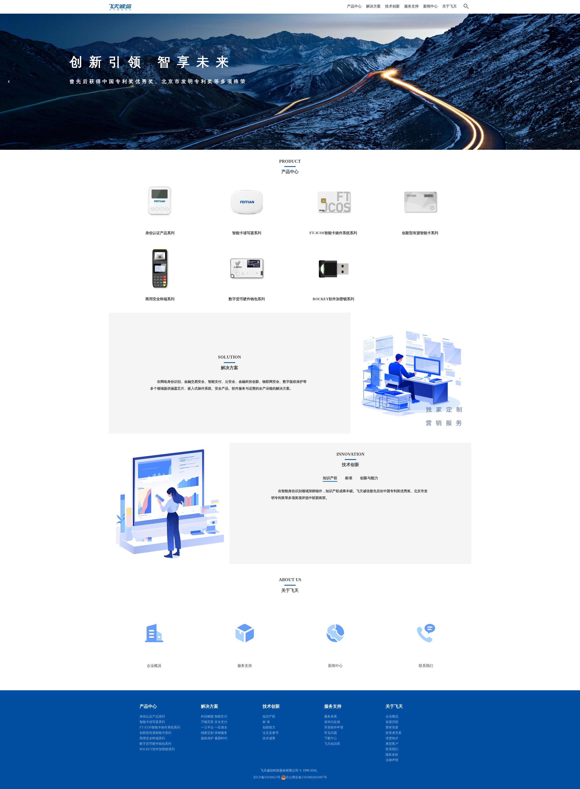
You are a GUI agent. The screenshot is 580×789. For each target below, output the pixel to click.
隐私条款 (392, 754)
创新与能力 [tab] (369, 478)
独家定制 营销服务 (214, 733)
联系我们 (392, 749)
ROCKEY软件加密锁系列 (157, 749)
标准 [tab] (348, 478)
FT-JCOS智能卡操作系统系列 (160, 727)
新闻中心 (430, 6)
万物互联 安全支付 (214, 722)
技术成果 (269, 738)
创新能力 (269, 727)
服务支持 (411, 6)
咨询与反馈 (332, 722)
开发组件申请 (333, 727)
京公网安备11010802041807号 (306, 777)
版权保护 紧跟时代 (214, 738)
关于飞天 (449, 6)
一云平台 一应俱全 (214, 727)
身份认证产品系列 (152, 716)
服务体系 (330, 716)
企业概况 (392, 716)
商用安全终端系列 (152, 738)
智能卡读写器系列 (152, 722)
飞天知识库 (332, 743)
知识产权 (269, 716)
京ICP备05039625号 (266, 777)
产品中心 (354, 6)
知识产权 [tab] (330, 478)
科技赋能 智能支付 (214, 716)
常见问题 (330, 733)
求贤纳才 (392, 738)
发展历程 (392, 722)
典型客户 (392, 743)
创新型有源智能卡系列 (155, 733)
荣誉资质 (392, 727)
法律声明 (392, 760)
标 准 (266, 722)
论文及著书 (270, 733)
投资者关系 (393, 733)
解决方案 (373, 6)
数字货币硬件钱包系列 (155, 743)
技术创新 (392, 6)
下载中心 (330, 738)
